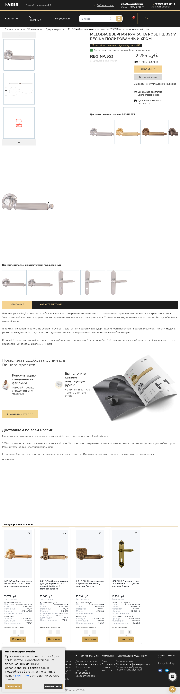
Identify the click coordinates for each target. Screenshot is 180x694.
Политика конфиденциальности (134, 664)
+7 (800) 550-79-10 (167, 657)
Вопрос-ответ (83, 667)
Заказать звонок (160, 7)
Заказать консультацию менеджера (155, 84)
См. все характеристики (103, 60)
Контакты (107, 670)
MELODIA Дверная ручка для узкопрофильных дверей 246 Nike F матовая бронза (54, 585)
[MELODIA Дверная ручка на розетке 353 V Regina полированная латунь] (128, 132)
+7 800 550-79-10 (165, 4)
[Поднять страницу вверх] (172, 689)
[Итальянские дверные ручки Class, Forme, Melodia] (11, 5)
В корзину (18, 639)
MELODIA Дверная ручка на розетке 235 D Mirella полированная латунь (18, 584)
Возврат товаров (85, 676)
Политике (22, 675)
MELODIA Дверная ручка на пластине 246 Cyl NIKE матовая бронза (126, 584)
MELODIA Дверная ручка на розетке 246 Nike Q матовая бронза (90, 584)
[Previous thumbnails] (19, 35)
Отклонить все (53, 686)
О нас (105, 661)
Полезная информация (83, 671)
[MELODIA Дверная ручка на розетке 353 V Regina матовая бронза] (154, 132)
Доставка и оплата (86, 661)
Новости (107, 667)
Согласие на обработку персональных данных (129, 668)
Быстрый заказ (148, 77)
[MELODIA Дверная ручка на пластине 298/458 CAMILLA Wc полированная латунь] (66, 282)
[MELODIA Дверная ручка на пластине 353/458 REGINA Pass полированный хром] (119, 282)
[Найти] (119, 19)
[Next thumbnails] (19, 142)
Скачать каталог (20, 414)
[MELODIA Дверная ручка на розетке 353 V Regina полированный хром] (102, 132)
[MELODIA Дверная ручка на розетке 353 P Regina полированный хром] (14, 282)
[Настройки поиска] (112, 19)
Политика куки (124, 661)
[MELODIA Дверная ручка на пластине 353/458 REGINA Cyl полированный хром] (93, 282)
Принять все (13, 686)
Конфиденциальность (88, 664)
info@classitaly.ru (132, 4)
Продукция (108, 664)
